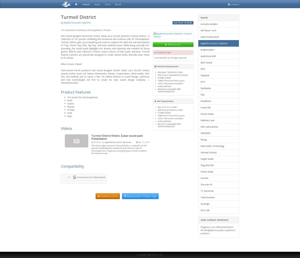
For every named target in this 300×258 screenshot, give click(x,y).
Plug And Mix (207, 165)
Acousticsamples (209, 24)
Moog (204, 139)
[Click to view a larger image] (173, 35)
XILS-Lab (205, 210)
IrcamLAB (206, 107)
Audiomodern (207, 49)
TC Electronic (207, 190)
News (97, 4)
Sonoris (204, 178)
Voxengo (205, 203)
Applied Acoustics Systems (214, 43)
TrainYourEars (208, 197)
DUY (203, 81)
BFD (203, 68)
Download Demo (109, 196)
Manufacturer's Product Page (141, 196)
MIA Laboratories (209, 126)
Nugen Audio (207, 158)
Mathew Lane (208, 120)
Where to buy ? (174, 44)
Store (107, 4)
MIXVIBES (205, 133)
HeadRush (206, 101)
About (118, 4)
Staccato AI (206, 184)
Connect (234, 4)
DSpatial (205, 75)
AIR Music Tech (208, 30)
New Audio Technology (212, 145)
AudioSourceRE (208, 56)
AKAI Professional (210, 36)
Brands (86, 4)
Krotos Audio (207, 113)
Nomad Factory (209, 152)
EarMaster (206, 88)
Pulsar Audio (207, 171)
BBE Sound (206, 62)
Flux (203, 94)
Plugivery (66, 4)
